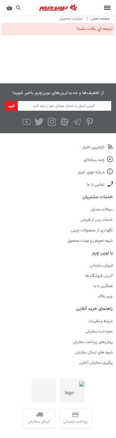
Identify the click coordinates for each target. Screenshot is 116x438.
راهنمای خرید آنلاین (94, 309)
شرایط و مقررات (101, 321)
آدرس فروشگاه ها (99, 276)
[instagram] (51, 122)
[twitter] (39, 122)
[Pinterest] (89, 122)
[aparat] (64, 122)
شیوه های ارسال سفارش (94, 352)
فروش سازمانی (101, 265)
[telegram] (76, 122)
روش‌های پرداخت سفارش (93, 342)
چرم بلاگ (105, 296)
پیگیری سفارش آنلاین (96, 363)
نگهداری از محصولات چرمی (92, 230)
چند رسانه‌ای (93, 160)
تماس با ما (95, 185)
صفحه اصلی (100, 19)
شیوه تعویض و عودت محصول (90, 241)
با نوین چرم (102, 253)
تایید (11, 106)
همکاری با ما (103, 286)
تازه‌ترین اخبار (93, 147)
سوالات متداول (101, 209)
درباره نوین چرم (91, 172)
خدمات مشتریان (97, 197)
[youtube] (26, 122)
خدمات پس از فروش (97, 220)
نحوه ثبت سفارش (99, 331)
